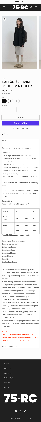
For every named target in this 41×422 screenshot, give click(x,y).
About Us (7, 368)
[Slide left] (16, 75)
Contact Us (8, 373)
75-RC (17, 419)
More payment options (20, 128)
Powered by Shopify (25, 419)
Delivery (7, 383)
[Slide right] (25, 75)
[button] (4, 7)
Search (6, 364)
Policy (6, 387)
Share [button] (6, 134)
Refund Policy (9, 378)
